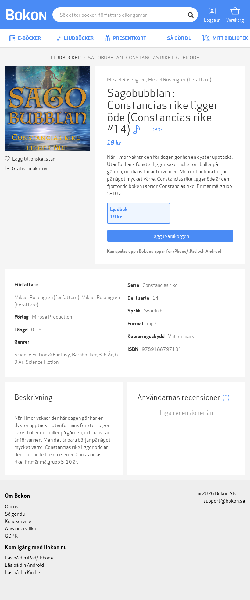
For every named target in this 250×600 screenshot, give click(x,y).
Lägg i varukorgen (170, 235)
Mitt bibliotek (230, 38)
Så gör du (179, 38)
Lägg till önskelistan (33, 158)
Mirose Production (52, 316)
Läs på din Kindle (22, 571)
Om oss (13, 506)
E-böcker (29, 38)
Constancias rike (160, 284)
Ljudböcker (78, 38)
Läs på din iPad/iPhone (29, 557)
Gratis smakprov (29, 167)
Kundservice (18, 520)
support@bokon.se (223, 500)
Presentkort (129, 38)
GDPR (11, 535)
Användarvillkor (21, 527)
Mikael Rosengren (126, 79)
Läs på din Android (24, 564)
